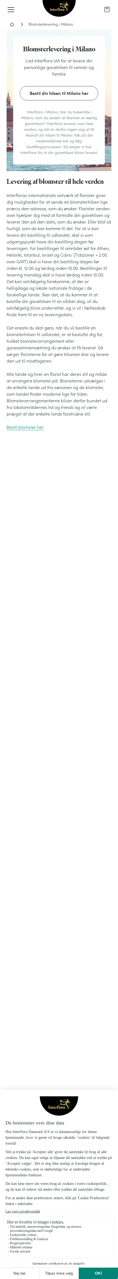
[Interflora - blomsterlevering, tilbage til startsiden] (59, 9)
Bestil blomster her (25, 427)
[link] (107, 9)
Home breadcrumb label (12, 24)
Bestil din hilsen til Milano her (59, 93)
